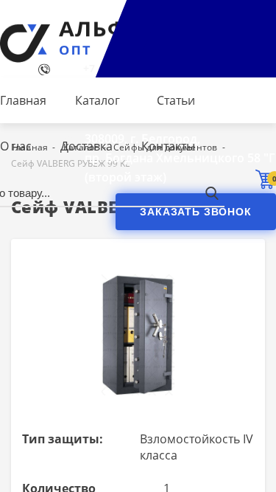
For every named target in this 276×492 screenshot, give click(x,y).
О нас (16, 146)
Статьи (176, 100)
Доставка (86, 146)
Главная (23, 100)
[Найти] (211, 193)
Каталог (97, 100)
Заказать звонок (196, 212)
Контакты (168, 146)
